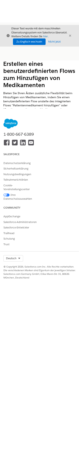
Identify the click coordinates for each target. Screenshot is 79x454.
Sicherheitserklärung (15, 168)
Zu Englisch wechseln (29, 41)
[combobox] (13, 258)
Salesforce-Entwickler (16, 227)
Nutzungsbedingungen (17, 174)
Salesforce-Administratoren (20, 222)
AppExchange (11, 216)
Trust (6, 244)
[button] (13, 258)
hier (45, 36)
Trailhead (8, 233)
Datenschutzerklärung (17, 163)
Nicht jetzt (54, 41)
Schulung (9, 238)
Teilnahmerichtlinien (15, 179)
